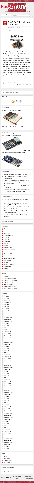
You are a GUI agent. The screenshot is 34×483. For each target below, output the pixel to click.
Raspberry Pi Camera (9, 254)
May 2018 (6, 308)
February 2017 (8, 331)
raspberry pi (7, 252)
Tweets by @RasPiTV (7, 221)
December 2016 (8, 336)
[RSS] (13, 101)
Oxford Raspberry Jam (10, 278)
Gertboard (6, 231)
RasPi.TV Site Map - (10, 92)
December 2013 (8, 411)
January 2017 (7, 334)
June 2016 (6, 348)
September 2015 (8, 367)
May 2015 (6, 375)
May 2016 (6, 350)
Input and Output (8, 235)
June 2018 (6, 306)
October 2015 (7, 365)
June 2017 (6, 325)
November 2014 (8, 388)
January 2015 (7, 384)
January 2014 (7, 409)
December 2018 (8, 302)
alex (11, 82)
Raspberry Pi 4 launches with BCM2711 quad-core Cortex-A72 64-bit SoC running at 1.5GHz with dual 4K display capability (17, 182)
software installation (9, 264)
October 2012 (7, 440)
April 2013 (6, 427)
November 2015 (8, 363)
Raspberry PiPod (8, 284)
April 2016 (6, 352)
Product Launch (8, 247)
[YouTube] (20, 101)
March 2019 (7, 300)
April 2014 (6, 402)
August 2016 (7, 344)
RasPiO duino (28, 84)
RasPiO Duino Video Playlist (25, 85)
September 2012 (8, 442)
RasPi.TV (9, 6)
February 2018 (8, 313)
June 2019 (6, 298)
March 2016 (7, 354)
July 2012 (6, 446)
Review (6, 262)
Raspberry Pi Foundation (10, 280)
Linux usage (7, 241)
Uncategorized (8, 266)
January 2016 (7, 359)
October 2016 (7, 340)
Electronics (12, 27)
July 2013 (6, 421)
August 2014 (7, 394)
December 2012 (8, 436)
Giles (5, 211)
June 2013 (6, 423)
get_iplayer (7, 233)
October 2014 (7, 390)
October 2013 (7, 415)
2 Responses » (27, 31)
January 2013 (7, 434)
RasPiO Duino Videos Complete (19, 23)
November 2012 (8, 438)
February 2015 (8, 382)
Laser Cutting (7, 239)
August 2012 (7, 444)
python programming (9, 249)
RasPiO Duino (7, 260)
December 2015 (8, 361)
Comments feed (8, 460)
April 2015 (6, 377)
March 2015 (7, 379)
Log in (5, 456)
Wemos (6, 268)
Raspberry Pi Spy (8, 282)
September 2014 (8, 392)
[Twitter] (16, 101)
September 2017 (8, 321)
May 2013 (6, 425)
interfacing (14, 28)
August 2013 (7, 419)
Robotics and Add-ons (9, 286)
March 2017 (7, 329)
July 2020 (6, 296)
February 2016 (8, 356)
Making (6, 245)
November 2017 (8, 317)
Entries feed (7, 458)
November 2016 (8, 338)
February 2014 (8, 406)
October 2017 (7, 319)
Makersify (6, 276)
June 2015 (6, 373)
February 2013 (8, 431)
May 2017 (6, 327)
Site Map (15, 476)
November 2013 (8, 413)
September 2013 (8, 417)
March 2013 (7, 429)
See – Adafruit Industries (10, 288)
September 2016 (8, 342)
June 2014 (6, 398)
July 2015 (6, 371)
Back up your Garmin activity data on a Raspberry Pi (17, 174)
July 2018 (6, 304)
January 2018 (7, 315)
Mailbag (6, 243)
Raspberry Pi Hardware (10, 256)
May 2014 (6, 400)
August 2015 (7, 369)
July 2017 (6, 323)
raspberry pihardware (9, 258)
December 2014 (8, 386)
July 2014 (6, 396)
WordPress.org (8, 462)
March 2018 (7, 311)
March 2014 (7, 404)
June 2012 (6, 448)
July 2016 (6, 346)
